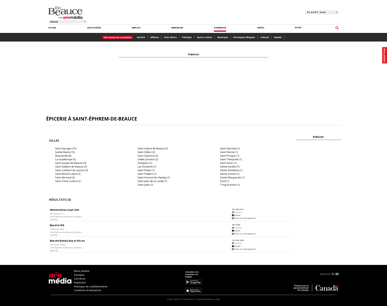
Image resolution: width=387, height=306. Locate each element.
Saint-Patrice (229, 152)
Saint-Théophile (231, 159)
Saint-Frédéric (147, 174)
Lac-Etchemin (147, 166)
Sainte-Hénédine (231, 170)
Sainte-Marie (65, 152)
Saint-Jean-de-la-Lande (152, 181)
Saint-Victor (228, 163)
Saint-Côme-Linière (68, 181)
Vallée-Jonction (148, 159)
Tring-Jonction (230, 184)
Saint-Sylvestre (148, 155)
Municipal (222, 37)
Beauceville (63, 155)
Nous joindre (81, 271)
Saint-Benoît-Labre (67, 174)
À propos (79, 275)
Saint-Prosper (229, 155)
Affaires (154, 37)
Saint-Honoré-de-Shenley (154, 177)
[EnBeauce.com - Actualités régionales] (65, 12)
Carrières (79, 278)
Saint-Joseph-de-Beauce (70, 163)
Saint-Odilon (146, 152)
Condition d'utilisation (87, 290)
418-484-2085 (238, 240)
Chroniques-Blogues (244, 37)
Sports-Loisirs (204, 37)
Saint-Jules (145, 184)
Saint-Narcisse (230, 148)
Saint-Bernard (65, 177)
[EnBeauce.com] (60, 282)
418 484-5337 (238, 209)
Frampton (145, 163)
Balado (278, 37)
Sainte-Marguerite (232, 177)
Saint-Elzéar (146, 170)
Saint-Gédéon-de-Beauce (71, 166)
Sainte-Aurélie (229, 166)
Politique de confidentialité (90, 286)
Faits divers (170, 37)
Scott (224, 181)
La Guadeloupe (65, 159)
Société (141, 37)
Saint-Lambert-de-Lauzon (71, 170)
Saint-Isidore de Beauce (153, 148)
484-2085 (236, 224)
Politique (187, 37)
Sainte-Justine (229, 174)
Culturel (264, 37)
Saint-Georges (65, 148)
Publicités (80, 282)
